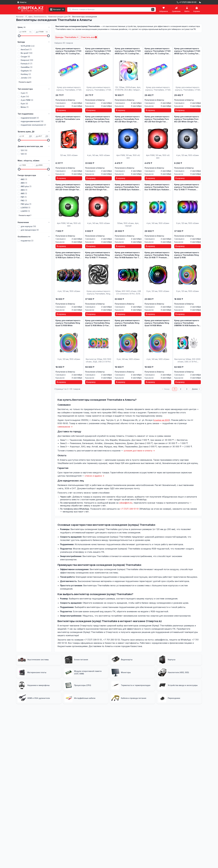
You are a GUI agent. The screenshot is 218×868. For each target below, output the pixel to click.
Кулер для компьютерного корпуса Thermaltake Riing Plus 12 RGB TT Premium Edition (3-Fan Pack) (97, 255)
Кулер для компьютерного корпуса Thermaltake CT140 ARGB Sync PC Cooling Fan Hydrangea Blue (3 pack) (158, 51)
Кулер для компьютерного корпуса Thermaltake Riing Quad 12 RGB (186, 255)
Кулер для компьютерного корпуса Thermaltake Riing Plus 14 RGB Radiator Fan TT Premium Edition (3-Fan (127, 255)
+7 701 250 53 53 (111, 639)
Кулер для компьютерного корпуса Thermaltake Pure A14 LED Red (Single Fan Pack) (97, 187)
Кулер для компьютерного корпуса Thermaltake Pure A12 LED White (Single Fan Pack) (186, 119)
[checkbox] (19, 46)
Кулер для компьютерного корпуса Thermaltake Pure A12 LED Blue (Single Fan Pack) (127, 119)
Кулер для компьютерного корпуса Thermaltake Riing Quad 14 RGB (127, 323)
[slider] (19, 36)
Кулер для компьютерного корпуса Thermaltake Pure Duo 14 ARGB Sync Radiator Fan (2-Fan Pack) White (157, 187)
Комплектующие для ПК (59, 17)
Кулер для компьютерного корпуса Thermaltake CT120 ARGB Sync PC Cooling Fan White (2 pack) (128, 51)
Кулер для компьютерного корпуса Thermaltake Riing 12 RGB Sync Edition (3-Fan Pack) (68, 255)
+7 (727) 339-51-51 (129, 509)
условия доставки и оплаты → (139, 450)
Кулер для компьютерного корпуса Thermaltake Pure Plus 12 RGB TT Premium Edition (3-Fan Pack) (186, 187)
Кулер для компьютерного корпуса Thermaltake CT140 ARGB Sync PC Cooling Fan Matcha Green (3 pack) (187, 51)
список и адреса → (94, 476)
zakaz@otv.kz (125, 503)
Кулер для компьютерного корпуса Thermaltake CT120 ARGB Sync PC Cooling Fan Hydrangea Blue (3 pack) (68, 51)
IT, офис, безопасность (36, 17)
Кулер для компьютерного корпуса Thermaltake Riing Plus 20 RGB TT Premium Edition (157, 255)
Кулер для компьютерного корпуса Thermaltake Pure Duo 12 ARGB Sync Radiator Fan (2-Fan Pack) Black (127, 187)
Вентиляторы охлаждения (84, 17)
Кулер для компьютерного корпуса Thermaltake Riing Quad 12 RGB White (68, 323)
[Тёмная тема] (200, 2)
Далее (195, 389)
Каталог (20, 17)
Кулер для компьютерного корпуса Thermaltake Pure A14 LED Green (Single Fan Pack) (68, 187)
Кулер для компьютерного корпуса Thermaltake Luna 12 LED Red (68, 119)
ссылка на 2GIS (161, 420)
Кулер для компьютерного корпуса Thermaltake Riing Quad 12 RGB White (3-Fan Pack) (97, 323)
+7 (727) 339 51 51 (93, 639)
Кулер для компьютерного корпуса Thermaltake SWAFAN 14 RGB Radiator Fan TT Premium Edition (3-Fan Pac (187, 323)
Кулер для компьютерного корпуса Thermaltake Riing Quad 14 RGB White (157, 323)
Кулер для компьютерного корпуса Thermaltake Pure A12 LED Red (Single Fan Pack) (157, 119)
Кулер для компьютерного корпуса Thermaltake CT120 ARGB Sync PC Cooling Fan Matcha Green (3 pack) (98, 51)
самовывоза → (65, 426)
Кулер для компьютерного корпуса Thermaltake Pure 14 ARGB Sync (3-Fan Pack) (97, 119)
